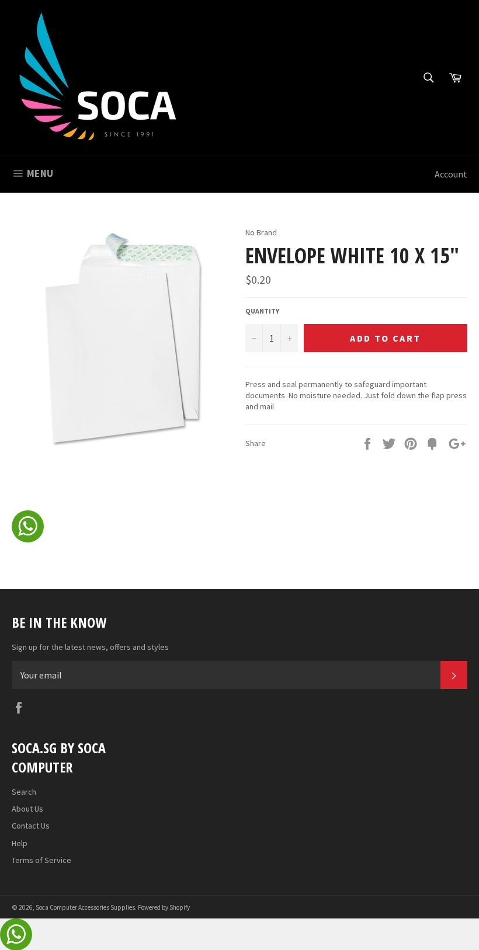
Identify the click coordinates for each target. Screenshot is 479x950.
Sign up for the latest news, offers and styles (90, 647)
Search (24, 792)
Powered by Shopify (164, 907)
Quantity (262, 311)
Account (451, 174)
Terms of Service (41, 860)
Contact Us (31, 825)
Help (19, 843)
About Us (27, 808)
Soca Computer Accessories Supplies (85, 907)
